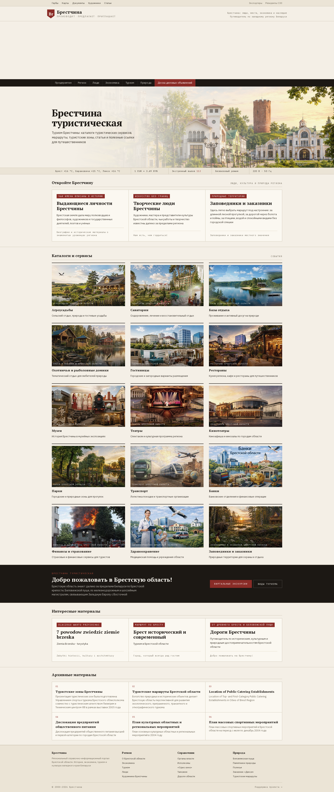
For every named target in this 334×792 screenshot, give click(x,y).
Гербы (55, 3)
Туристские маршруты (245, 776)
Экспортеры (255, 3)
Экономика (112, 82)
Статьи (108, 3)
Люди (96, 82)
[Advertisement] (167, 50)
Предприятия (63, 82)
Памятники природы (244, 762)
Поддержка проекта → (268, 786)
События (276, 256)
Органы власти (185, 758)
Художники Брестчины (134, 776)
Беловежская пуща (243, 758)
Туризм (130, 82)
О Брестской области (133, 758)
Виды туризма (268, 583)
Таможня (182, 771)
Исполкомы (183, 762)
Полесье (237, 767)
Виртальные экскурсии (230, 583)
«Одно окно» (184, 767)
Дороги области (186, 776)
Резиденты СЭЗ (273, 3)
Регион (82, 82)
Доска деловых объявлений (175, 82)
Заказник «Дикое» (243, 771)
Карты (65, 3)
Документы (78, 3)
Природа (146, 82)
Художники (94, 3)
